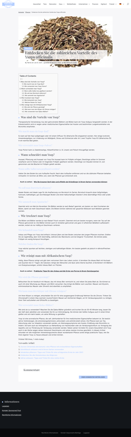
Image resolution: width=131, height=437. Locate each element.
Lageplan (5, 406)
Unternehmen (83, 4)
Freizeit (111, 4)
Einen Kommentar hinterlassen (93, 377)
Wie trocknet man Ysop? (30, 98)
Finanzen (95, 4)
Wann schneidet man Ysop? (31, 89)
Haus (60, 4)
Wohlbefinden (71, 4)
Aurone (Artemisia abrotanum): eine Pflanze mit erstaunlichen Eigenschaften (51, 347)
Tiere (45, 4)
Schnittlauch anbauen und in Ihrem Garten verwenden (42, 349)
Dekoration (52, 4)
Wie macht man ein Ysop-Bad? (34, 84)
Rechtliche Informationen (11, 415)
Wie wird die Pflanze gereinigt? (34, 107)
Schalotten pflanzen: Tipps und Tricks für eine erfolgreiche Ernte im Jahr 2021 (51, 352)
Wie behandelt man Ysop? (33, 100)
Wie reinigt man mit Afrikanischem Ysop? (36, 105)
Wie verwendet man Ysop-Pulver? (35, 86)
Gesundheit (37, 4)
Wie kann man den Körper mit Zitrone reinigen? (40, 109)
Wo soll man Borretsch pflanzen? (35, 93)
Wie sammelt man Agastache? (35, 95)
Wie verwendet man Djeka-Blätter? (36, 111)
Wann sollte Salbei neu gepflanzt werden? (38, 91)
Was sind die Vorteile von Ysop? (33, 82)
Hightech (104, 4)
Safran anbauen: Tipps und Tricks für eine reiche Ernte (42, 358)
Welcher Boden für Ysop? (33, 102)
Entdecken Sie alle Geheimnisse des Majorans (38, 355)
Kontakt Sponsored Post (11, 410)
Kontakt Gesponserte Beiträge (71, 433)
